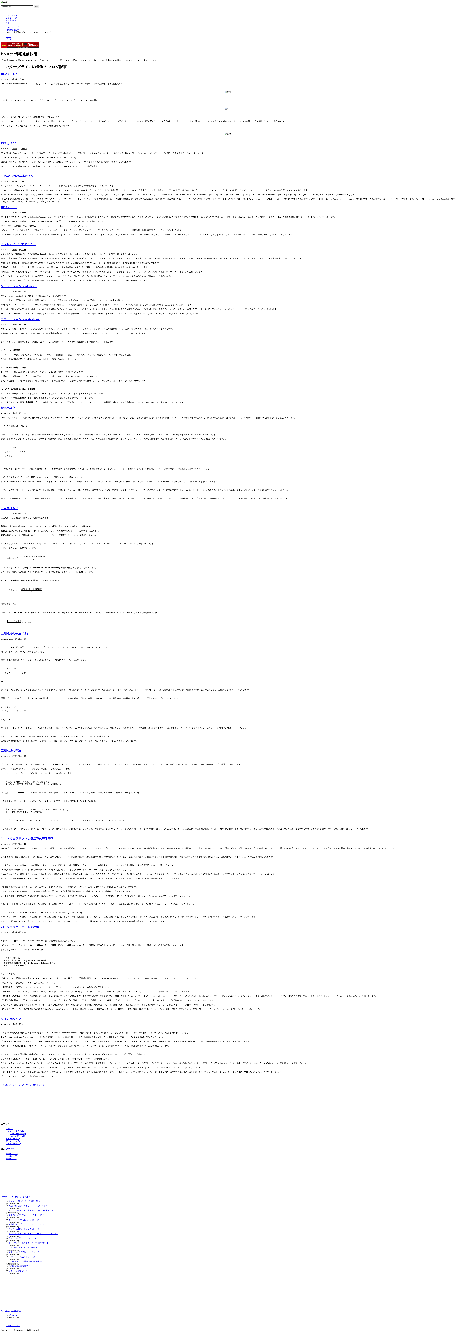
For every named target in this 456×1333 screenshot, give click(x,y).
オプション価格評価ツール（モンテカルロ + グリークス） (33, 1234)
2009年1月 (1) (11, 1159)
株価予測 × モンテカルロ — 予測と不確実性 (27, 1215)
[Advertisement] (21, 1102)
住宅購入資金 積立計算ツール (21, 1266)
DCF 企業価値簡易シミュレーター (23, 1248)
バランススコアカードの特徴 (20, 927)
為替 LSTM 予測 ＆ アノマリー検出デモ (25, 1238)
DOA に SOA (9, 74)
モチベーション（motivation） (20, 319)
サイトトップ (11, 15)
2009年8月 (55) (12, 1156)
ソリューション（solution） (19, 286)
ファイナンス (11, 18)
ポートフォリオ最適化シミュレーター (25, 1220)
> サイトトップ (12, 27)
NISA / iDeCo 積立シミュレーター (23, 1257)
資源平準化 (8, 407)
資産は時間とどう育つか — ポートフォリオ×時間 (29, 1206)
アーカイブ (27, 1085)
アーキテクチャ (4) (18, 1134)
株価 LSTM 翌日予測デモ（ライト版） (25, 1252)
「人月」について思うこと (18, 244)
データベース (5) (13, 1141)
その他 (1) (10, 1129)
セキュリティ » (39, 1085)
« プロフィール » (13, 1326)
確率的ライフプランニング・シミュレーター (28, 1224)
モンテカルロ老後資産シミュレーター (25, 1229)
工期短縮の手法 (11, 750)
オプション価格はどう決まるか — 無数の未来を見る (31, 1210)
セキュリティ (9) (13, 1139)
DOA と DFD (9, 207)
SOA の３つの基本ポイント (19, 176)
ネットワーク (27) (13, 1144)
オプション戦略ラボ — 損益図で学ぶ (24, 1201)
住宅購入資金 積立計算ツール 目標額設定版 (27, 1261)
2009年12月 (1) (12, 1154)
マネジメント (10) (17, 1136)
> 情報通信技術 (12, 30)
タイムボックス (11, 1018)
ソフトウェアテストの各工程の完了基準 (27, 838)
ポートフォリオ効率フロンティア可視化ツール (28, 1243)
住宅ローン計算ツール (18, 1271)
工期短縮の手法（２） (15, 633)
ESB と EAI (8, 143)
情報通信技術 (11, 20)
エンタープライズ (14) (15, 1131)
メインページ (15, 1085)
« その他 (4, 1085)
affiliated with (14, 1315)
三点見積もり (9, 508)
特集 (8, 23)
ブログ (8, 39)
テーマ (8, 37)
